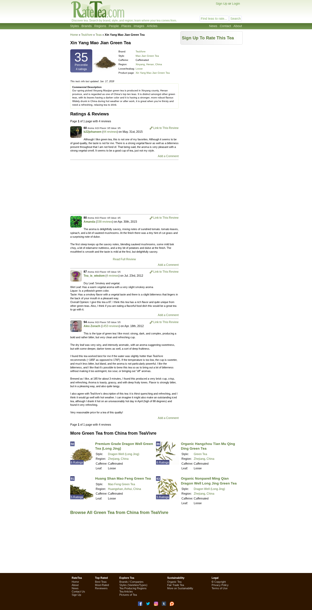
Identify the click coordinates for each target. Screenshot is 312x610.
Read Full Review (124, 259)
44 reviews (110, 131)
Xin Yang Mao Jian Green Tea (153, 72)
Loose (139, 68)
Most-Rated (102, 585)
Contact (225, 26)
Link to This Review (166, 127)
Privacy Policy (220, 585)
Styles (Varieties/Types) (133, 585)
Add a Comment (168, 156)
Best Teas (101, 581)
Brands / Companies (131, 581)
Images (139, 26)
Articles (152, 26)
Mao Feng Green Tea (121, 484)
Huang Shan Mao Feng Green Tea (123, 478)
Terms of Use (220, 588)
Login (236, 3)
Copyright (220, 581)
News (213, 26)
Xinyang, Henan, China (149, 64)
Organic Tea (174, 581)
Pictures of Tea (128, 594)
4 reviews (112, 275)
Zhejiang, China (118, 458)
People (114, 26)
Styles (74, 26)
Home (74, 34)
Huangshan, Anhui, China (124, 488)
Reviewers (101, 588)
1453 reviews (110, 326)
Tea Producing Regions (133, 588)
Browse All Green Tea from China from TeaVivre (119, 512)
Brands (86, 26)
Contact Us (78, 591)
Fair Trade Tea (175, 585)
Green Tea (200, 454)
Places (126, 26)
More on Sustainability (180, 588)
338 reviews (104, 221)
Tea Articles (126, 591)
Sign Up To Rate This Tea (208, 37)
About (237, 26)
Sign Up (221, 3)
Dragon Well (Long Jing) (123, 454)
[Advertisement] (211, 71)
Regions (100, 26)
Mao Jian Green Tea (147, 55)
